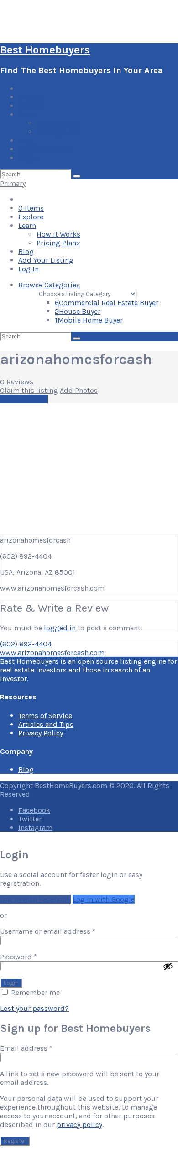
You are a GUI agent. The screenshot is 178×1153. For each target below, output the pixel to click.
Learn (27, 114)
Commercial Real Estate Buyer (106, 302)
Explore (30, 105)
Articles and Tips (45, 724)
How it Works (58, 123)
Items (31, 97)
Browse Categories (49, 284)
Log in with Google (104, 899)
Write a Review (24, 399)
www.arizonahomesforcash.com (52, 652)
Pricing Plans (58, 131)
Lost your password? (34, 1008)
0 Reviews (16, 381)
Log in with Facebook (35, 899)
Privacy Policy (40, 733)
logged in (60, 628)
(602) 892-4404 (26, 644)
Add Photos (79, 390)
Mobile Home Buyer (89, 320)
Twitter (30, 819)
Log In (28, 157)
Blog (26, 140)
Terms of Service (45, 715)
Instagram (35, 827)
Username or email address (63, 931)
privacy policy (79, 1124)
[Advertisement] (89, 468)
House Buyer (77, 311)
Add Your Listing (45, 149)
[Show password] (168, 966)
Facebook (34, 810)
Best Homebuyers (45, 49)
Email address (41, 1048)
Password (33, 956)
